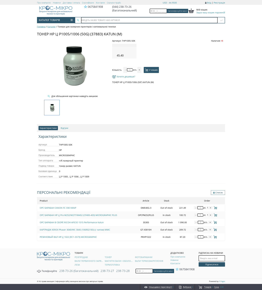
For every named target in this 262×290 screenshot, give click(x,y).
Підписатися (211, 264)
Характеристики (48, 128)
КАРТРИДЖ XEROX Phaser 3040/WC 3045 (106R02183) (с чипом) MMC (75, 229)
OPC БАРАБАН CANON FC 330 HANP (58, 207)
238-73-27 (107, 271)
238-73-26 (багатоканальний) (78, 271)
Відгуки (64, 128)
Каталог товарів (49, 20)
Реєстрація (219, 2)
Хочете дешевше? (126, 76)
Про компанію (44, 2)
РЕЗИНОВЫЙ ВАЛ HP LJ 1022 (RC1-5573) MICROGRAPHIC (68, 237)
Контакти (100, 2)
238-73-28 (123, 271)
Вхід (209, 2)
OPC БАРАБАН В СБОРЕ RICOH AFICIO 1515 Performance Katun (72, 222)
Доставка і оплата (71, 2)
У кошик (153, 69)
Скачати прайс (114, 2)
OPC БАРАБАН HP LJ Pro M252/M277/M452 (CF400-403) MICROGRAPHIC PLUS (78, 215)
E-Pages (222, 281)
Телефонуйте (49, 271)
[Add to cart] (215, 207)
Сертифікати (88, 2)
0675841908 (95, 6)
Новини (57, 2)
